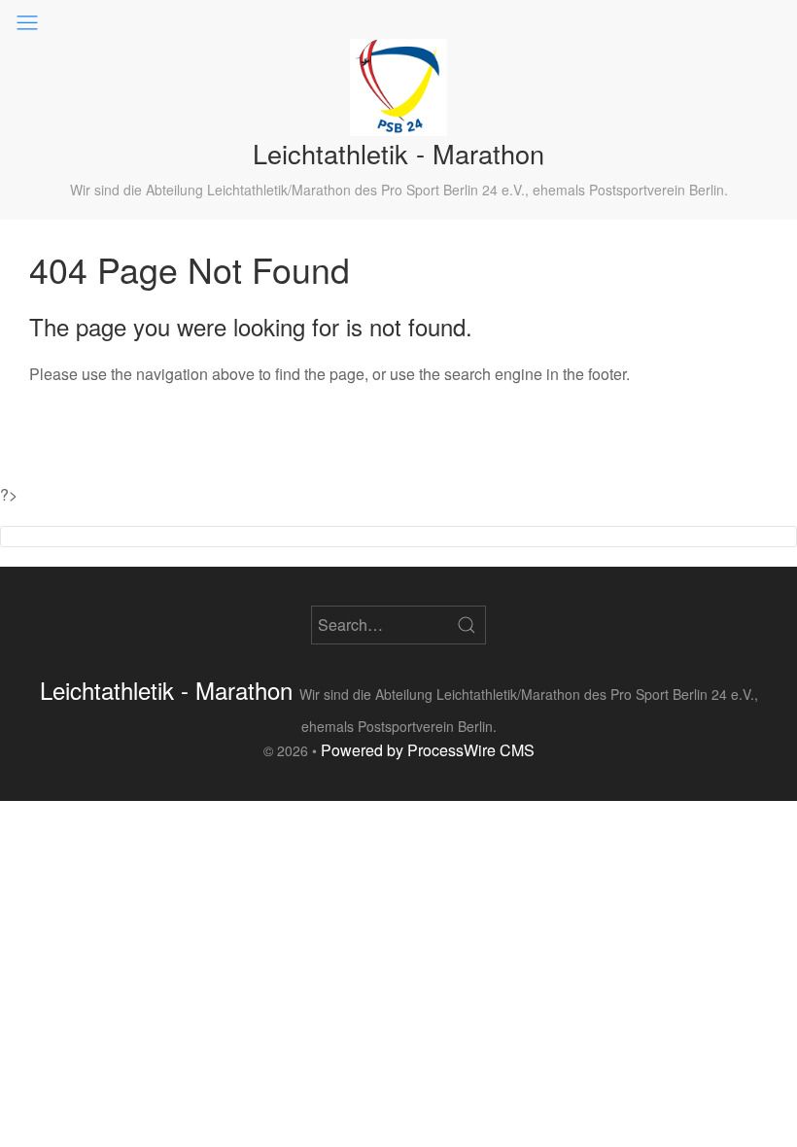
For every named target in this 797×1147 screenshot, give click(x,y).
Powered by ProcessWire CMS (428, 750)
